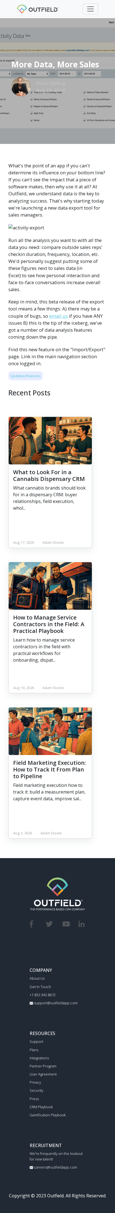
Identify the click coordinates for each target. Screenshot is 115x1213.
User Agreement (43, 1074)
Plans (34, 1049)
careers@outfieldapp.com (55, 1167)
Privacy (35, 1082)
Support (36, 1041)
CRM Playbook (41, 1106)
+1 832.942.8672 (43, 994)
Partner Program (43, 1066)
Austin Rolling (50, 83)
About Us (37, 978)
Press (34, 1098)
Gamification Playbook (48, 1114)
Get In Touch (40, 986)
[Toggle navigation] (90, 9)
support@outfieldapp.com (55, 1002)
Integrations (39, 1057)
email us (58, 316)
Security (36, 1090)
